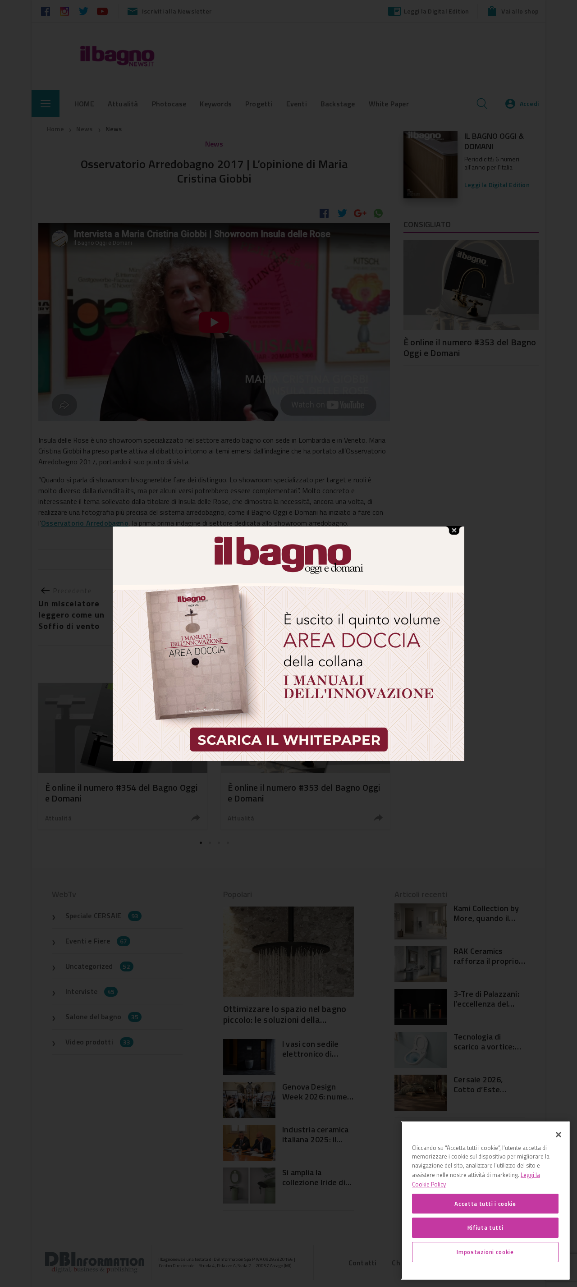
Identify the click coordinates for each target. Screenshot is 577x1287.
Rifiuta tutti (485, 1227)
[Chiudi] (558, 1135)
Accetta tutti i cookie (485, 1203)
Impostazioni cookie (485, 1251)
